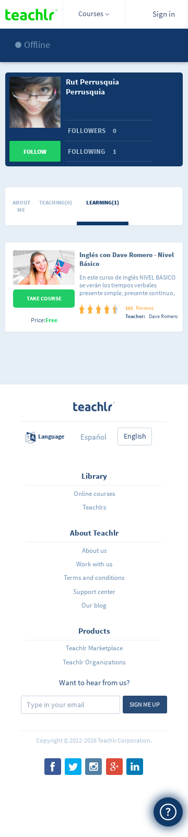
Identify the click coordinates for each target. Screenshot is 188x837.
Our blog (94, 605)
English (135, 436)
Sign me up (145, 704)
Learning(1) (102, 202)
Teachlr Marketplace (94, 648)
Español (93, 437)
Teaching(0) (55, 202)
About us (94, 550)
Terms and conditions (94, 577)
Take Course (44, 298)
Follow (35, 151)
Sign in (163, 14)
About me (21, 206)
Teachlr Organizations (94, 662)
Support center (94, 591)
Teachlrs (94, 507)
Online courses (94, 493)
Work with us (94, 564)
